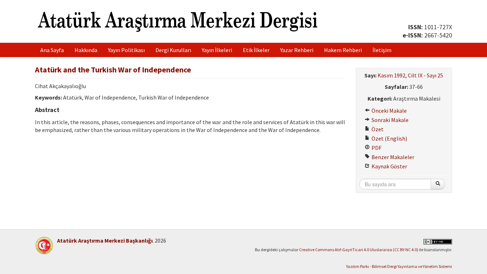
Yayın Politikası (126, 50)
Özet (377, 129)
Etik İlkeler (256, 50)
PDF (375, 147)
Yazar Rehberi (296, 50)
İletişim (382, 50)
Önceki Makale (388, 110)
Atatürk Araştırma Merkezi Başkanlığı (105, 240)
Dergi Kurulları (173, 50)
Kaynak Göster (388, 166)
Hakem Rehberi (343, 50)
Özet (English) (388, 138)
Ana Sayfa (52, 50)
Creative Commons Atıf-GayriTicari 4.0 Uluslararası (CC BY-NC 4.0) (358, 249)
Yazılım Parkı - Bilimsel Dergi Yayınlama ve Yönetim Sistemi (399, 266)
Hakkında (86, 50)
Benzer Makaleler (392, 157)
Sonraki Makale (389, 119)
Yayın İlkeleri (217, 50)
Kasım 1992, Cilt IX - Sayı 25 (410, 75)
